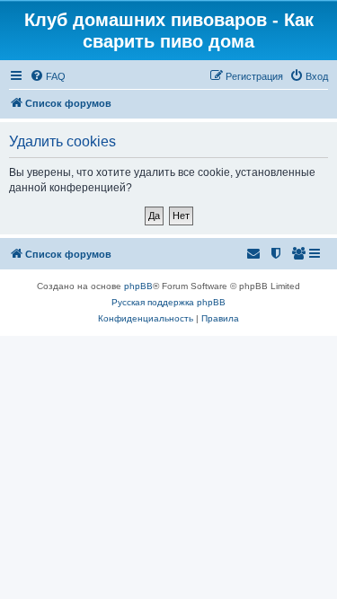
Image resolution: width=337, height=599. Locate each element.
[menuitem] (48, 76)
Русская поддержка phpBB (168, 302)
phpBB (138, 286)
